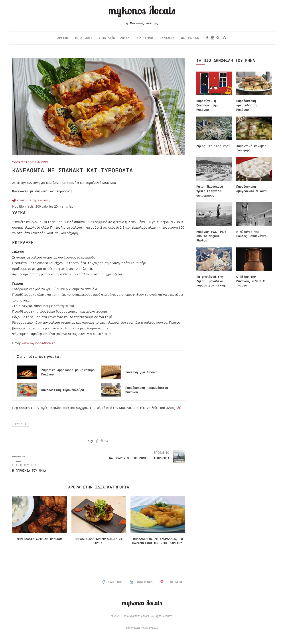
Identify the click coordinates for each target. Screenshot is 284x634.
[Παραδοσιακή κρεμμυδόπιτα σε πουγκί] (98, 514)
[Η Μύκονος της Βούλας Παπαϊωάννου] (254, 214)
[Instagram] (212, 37)
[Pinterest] (217, 37)
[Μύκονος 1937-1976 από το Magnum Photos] (214, 214)
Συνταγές (167, 38)
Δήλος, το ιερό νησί (213, 146)
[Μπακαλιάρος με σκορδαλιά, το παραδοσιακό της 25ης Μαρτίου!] (157, 514)
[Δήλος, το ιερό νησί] (214, 128)
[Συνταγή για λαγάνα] (111, 372)
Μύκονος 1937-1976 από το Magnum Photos (211, 235)
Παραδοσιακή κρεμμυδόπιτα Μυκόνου (247, 105)
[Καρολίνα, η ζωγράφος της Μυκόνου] (214, 83)
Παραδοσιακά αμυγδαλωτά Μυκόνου (252, 188)
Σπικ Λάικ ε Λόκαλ (114, 38)
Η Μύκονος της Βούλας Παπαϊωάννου (252, 233)
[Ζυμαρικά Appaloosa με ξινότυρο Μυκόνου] (27, 372)
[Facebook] (207, 37)
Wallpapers (190, 38)
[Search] (225, 37)
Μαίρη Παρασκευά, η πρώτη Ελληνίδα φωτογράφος (212, 190)
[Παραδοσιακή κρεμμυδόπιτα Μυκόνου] (111, 390)
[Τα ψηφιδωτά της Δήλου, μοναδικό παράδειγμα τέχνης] (214, 259)
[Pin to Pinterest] (101, 441)
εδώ (178, 408)
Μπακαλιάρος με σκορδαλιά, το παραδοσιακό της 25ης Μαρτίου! (158, 541)
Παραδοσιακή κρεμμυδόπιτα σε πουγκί (99, 541)
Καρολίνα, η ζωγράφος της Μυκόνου (207, 105)
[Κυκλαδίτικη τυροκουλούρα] (27, 390)
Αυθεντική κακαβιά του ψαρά (251, 148)
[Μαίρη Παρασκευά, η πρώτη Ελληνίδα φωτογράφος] (214, 169)
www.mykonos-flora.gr (38, 343)
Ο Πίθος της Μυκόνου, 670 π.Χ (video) (250, 280)
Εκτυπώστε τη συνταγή (32, 200)
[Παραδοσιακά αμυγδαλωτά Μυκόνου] (254, 169)
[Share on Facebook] (97, 441)
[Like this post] (91, 441)
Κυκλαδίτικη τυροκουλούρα (62, 390)
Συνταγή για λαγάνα (141, 372)
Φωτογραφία (83, 38)
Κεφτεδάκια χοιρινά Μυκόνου (39, 539)
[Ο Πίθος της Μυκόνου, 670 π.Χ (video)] (254, 259)
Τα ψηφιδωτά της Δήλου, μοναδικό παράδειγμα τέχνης (211, 280)
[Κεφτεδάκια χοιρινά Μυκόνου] (39, 514)
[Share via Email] (106, 441)
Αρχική (62, 38)
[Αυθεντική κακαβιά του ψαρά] (254, 128)
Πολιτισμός (145, 38)
